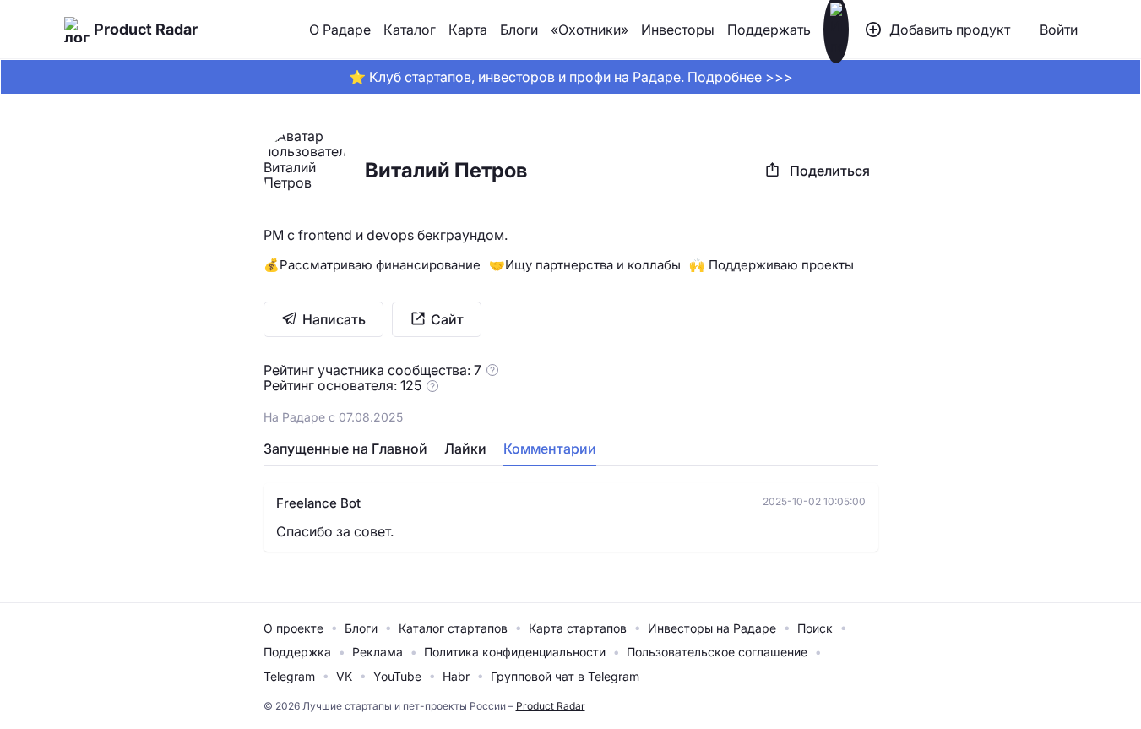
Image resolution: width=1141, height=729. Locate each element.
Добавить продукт (949, 29)
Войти (1059, 29)
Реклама (377, 652)
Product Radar (146, 29)
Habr (456, 676)
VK (344, 676)
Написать (334, 319)
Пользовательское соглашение (717, 652)
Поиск (815, 628)
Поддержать (769, 29)
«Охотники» (589, 29)
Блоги (519, 29)
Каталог (409, 29)
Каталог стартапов (453, 628)
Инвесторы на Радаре (712, 628)
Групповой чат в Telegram (565, 676)
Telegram (289, 676)
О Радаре (340, 29)
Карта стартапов (578, 628)
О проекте (293, 628)
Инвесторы (677, 29)
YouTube (397, 676)
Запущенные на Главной (345, 448)
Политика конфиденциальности (515, 652)
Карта (467, 29)
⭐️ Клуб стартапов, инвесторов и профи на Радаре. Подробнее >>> (571, 76)
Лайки (465, 448)
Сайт (447, 319)
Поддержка (297, 652)
